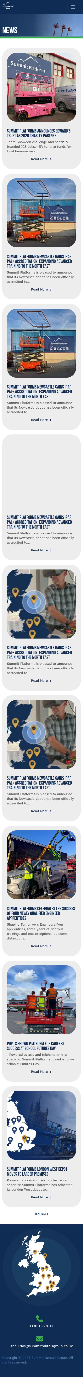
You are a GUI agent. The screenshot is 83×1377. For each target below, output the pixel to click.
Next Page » (41, 1214)
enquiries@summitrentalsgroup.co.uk (41, 1346)
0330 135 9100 (41, 1326)
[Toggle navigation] (73, 7)
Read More (40, 159)
